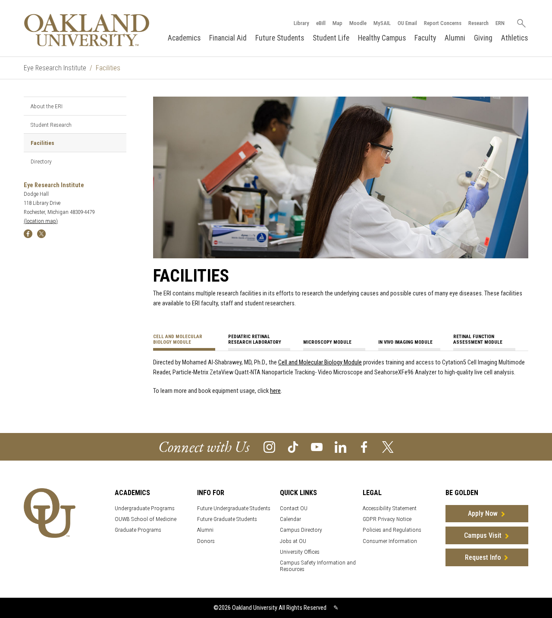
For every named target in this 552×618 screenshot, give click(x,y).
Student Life (331, 38)
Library (301, 23)
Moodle (358, 23)
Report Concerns (442, 23)
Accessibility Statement (390, 508)
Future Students (279, 38)
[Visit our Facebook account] (364, 446)
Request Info (483, 557)
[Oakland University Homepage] (86, 30)
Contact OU (293, 508)
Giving (483, 38)
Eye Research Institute (55, 68)
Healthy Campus (382, 38)
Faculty (425, 38)
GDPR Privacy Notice (387, 519)
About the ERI (47, 106)
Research (478, 23)
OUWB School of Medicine (145, 519)
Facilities (42, 142)
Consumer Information (390, 541)
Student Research (51, 124)
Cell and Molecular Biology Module (320, 362)
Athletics (514, 38)
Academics (184, 38)
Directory (41, 161)
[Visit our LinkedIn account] (340, 446)
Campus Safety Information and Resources (318, 565)
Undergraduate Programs (145, 508)
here (275, 391)
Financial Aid (228, 38)
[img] (28, 233)
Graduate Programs (138, 530)
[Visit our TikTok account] (293, 446)
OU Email (407, 23)
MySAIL (382, 23)
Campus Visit (483, 535)
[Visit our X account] (388, 446)
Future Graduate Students (227, 519)
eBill (321, 23)
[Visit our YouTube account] (317, 446)
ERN (500, 23)
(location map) (41, 221)
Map (337, 23)
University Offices (300, 552)
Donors (206, 541)
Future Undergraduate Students (233, 508)
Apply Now (483, 513)
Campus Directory (301, 530)
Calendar (290, 519)
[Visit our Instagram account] (269, 446)
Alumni (455, 38)
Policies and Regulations (392, 530)
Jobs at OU (293, 541)
